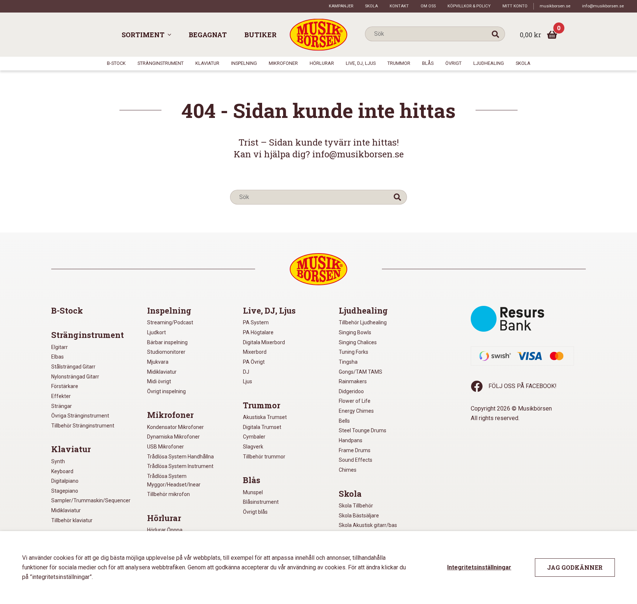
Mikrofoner (283, 63)
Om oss (428, 6)
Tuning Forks (353, 352)
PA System (256, 322)
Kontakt (399, 6)
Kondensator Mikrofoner (175, 427)
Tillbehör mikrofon (168, 494)
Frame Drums (354, 450)
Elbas (57, 357)
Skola (371, 6)
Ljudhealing (488, 63)
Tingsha (348, 362)
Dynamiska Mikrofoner (173, 437)
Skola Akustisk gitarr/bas (368, 525)
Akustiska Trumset (265, 417)
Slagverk (253, 447)
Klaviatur (207, 63)
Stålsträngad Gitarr (73, 367)
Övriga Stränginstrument (80, 416)
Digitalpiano (65, 481)
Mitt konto (515, 6)
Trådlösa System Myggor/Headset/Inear (174, 480)
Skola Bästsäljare (359, 516)
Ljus (247, 381)
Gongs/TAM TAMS (360, 372)
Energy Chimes (356, 411)
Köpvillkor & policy (469, 6)
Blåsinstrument (261, 502)
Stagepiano (64, 491)
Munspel (253, 492)
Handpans (350, 440)
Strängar (61, 406)
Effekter (61, 396)
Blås (428, 63)
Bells (344, 421)
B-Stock (116, 63)
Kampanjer (341, 6)
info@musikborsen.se (603, 6)
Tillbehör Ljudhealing (363, 322)
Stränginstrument (161, 63)
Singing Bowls (355, 332)
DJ (246, 372)
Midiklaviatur (66, 510)
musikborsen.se (555, 6)
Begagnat (208, 34)
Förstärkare (64, 386)
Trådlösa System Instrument (180, 466)
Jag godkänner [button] (575, 567)
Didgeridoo (351, 391)
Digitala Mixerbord (264, 342)
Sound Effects (355, 460)
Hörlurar (322, 63)
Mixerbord (255, 352)
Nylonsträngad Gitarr (75, 377)
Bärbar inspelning (167, 342)
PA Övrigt (254, 362)
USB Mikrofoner (165, 447)
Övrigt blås (255, 512)
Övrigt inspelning (166, 391)
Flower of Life (354, 401)
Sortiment (143, 34)
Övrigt (453, 63)
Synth (58, 461)
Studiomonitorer (166, 352)
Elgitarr (59, 347)
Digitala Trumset (262, 427)
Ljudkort (156, 332)
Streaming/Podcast (170, 322)
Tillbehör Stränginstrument (82, 426)
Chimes (347, 470)
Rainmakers (353, 381)
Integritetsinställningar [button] (479, 567)
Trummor (398, 63)
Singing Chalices (358, 342)
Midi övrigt (159, 381)
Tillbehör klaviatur (72, 520)
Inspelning (244, 63)
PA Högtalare (258, 332)
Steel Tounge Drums (362, 430)
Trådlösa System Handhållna (180, 457)
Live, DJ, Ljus (361, 63)
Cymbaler (254, 437)
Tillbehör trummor (264, 457)
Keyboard (62, 471)
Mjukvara (157, 362)
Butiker (260, 34)
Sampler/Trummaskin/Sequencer (90, 500)
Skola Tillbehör (356, 506)
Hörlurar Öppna (164, 530)
